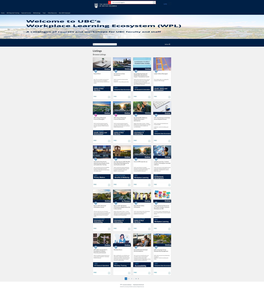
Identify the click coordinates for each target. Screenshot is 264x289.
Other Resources (52, 13)
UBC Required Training (13, 13)
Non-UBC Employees (64, 13)
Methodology (36, 13)
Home (2, 13)
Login (165, 4)
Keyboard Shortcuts (138, 284)
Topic (44, 13)
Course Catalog (127, 284)
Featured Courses (26, 13)
